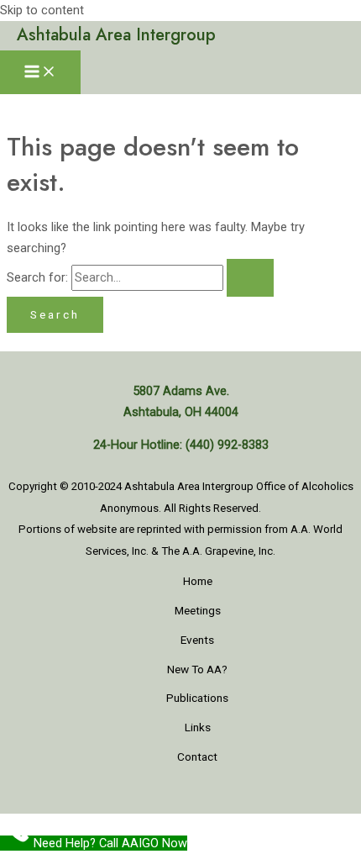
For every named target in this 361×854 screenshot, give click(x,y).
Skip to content (42, 10)
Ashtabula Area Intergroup (116, 35)
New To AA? (197, 669)
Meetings (198, 610)
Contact (197, 756)
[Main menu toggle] (40, 72)
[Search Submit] (250, 278)
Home (197, 581)
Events (197, 639)
